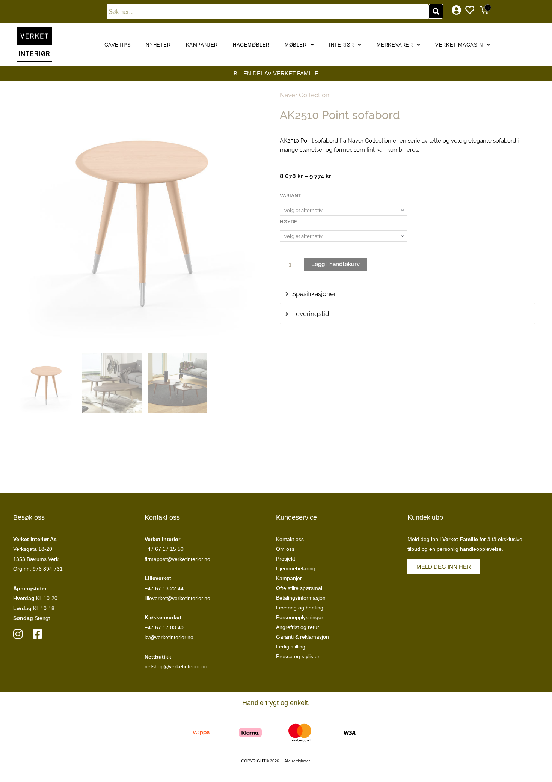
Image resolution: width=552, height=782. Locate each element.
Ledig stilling (290, 647)
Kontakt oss (290, 539)
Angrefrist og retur (297, 627)
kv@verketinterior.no (169, 637)
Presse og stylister (298, 656)
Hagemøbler (251, 45)
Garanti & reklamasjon (302, 637)
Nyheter (158, 45)
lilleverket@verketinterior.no (177, 598)
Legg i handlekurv (335, 264)
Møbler (296, 45)
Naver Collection (304, 95)
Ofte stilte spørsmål (299, 588)
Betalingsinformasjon (301, 598)
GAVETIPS (117, 45)
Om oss (285, 549)
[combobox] (268, 11)
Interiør (341, 45)
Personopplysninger (299, 617)
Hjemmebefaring (295, 568)
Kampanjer (202, 45)
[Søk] (435, 11)
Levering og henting (299, 608)
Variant (290, 196)
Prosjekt (285, 559)
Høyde (288, 221)
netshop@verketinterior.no (176, 666)
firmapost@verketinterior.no (177, 559)
